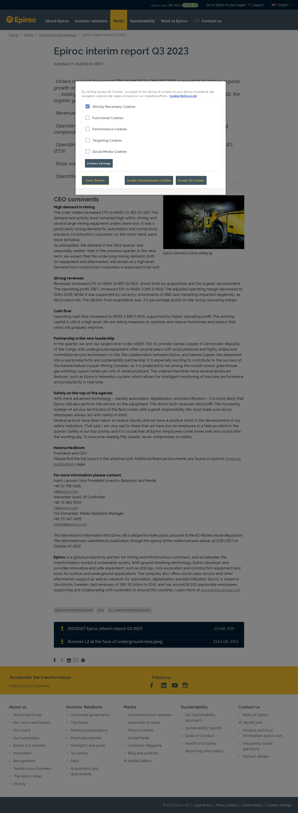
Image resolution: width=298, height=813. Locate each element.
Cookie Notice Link (183, 96)
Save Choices (95, 180)
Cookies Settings (99, 163)
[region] (151, 138)
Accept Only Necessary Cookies (149, 180)
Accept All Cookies (191, 180)
